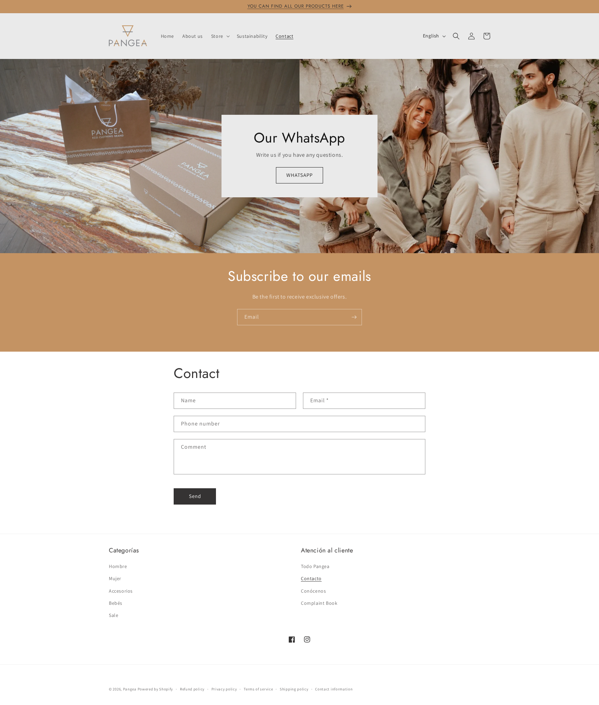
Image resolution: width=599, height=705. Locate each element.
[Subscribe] (354, 317)
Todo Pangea (315, 566)
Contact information (334, 689)
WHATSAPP (299, 175)
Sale (113, 615)
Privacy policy (224, 689)
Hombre (118, 566)
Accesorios (121, 590)
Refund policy (192, 689)
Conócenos (313, 590)
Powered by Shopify (155, 689)
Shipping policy (294, 689)
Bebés (115, 603)
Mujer (115, 578)
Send (195, 496)
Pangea (130, 689)
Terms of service (258, 689)
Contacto (311, 578)
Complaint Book (319, 603)
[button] (220, 36)
